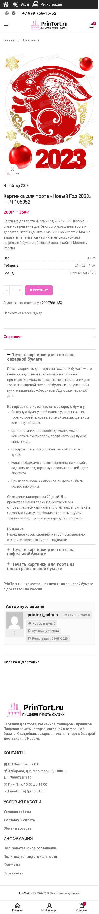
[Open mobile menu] (6, 25)
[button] (49, 357)
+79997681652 (51, 303)
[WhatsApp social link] (7, 13)
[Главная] (5, 4)
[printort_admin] (14, 620)
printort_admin (43, 614)
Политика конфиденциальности (30, 857)
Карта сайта (13, 873)
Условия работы (17, 812)
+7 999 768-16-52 (39, 13)
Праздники (30, 40)
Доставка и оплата (19, 820)
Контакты (12, 865)
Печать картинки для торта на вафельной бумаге (40, 551)
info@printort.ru (32, 791)
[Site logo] (49, 25)
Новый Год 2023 (16, 186)
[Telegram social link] (13, 13)
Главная (10, 40)
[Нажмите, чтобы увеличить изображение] (12, 169)
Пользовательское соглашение (30, 848)
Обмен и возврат (17, 828)
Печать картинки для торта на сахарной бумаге (40, 357)
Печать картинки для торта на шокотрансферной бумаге (40, 566)
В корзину (39, 290)
